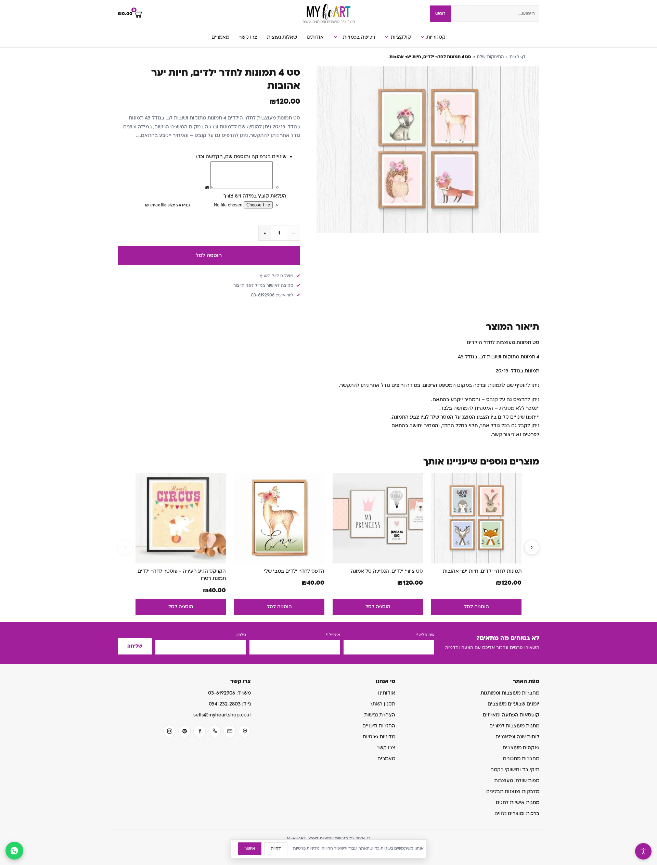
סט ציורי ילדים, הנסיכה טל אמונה (387, 571)
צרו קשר (248, 37)
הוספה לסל (209, 255)
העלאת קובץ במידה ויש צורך (254, 196)
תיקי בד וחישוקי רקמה (514, 769)
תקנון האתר (382, 704)
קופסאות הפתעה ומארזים (511, 715)
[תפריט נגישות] (643, 851)
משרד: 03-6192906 (229, 693)
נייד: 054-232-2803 (230, 704)
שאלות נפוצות (282, 37)
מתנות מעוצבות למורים (514, 726)
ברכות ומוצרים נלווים (516, 813)
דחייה (276, 848)
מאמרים (220, 37)
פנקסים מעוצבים (521, 748)
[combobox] (495, 13)
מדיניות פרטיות (379, 737)
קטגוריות (436, 37)
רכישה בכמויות (359, 37)
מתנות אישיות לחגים (517, 802)
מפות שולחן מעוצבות (516, 780)
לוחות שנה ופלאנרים (517, 737)
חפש (440, 13)
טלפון (241, 634)
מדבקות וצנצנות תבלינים (512, 791)
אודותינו (315, 37)
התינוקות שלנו (490, 57)
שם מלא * (425, 634)
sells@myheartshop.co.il (222, 715)
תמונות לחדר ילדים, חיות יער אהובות (482, 571)
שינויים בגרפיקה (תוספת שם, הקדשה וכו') (241, 156)
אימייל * (333, 634)
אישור (249, 848)
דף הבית (518, 57)
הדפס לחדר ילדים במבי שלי (294, 571)
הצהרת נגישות (379, 715)
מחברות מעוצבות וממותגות (509, 693)
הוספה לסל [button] (476, 606)
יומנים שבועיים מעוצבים (513, 704)
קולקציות (401, 37)
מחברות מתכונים (521, 758)
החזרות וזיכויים (378, 726)
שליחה (134, 646)
